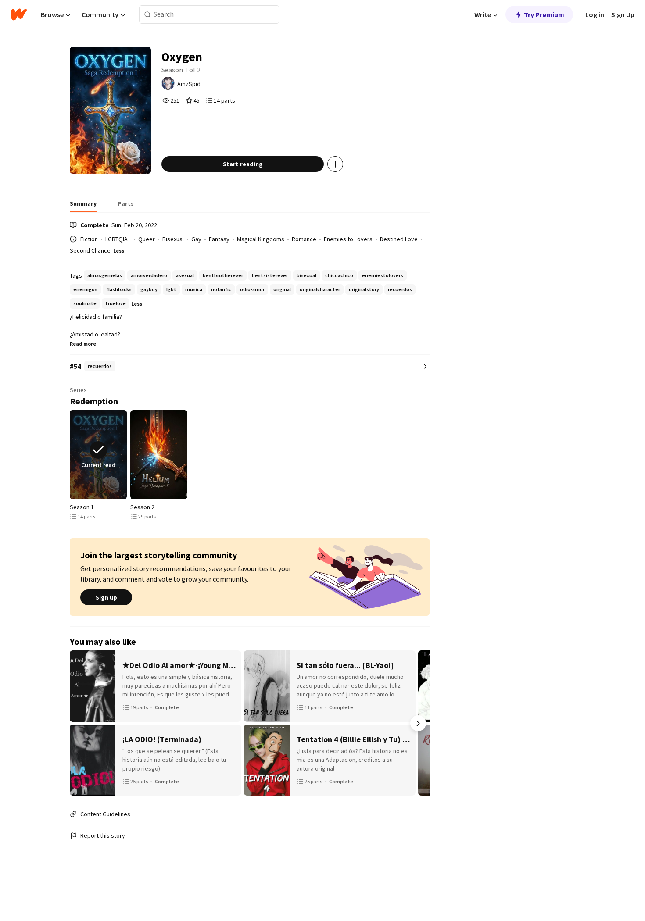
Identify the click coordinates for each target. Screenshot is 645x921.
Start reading (243, 164)
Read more (83, 343)
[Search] (147, 14)
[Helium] (158, 454)
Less (118, 250)
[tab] (83, 206)
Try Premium (544, 14)
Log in (594, 14)
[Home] (19, 14)
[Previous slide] (71, 455)
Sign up (106, 597)
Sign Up (622, 14)
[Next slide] (428, 455)
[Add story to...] (335, 164)
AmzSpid (189, 84)
